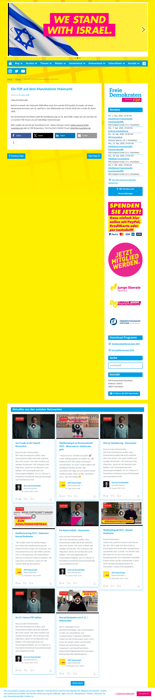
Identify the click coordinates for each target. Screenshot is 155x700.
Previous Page (17, 156)
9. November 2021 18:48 (74, 666)
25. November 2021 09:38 (31, 576)
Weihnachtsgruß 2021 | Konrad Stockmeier (117, 532)
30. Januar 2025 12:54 (29, 663)
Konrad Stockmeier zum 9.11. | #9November (73, 619)
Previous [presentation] (11, 29)
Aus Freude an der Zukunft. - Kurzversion (28, 445)
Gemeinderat (75, 63)
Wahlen (59, 63)
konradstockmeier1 (31, 488)
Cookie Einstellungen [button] (125, 694)
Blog (17, 63)
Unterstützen (115, 63)
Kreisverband (95, 63)
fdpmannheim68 (74, 486)
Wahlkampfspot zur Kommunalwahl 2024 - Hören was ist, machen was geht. (76, 446)
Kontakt (132, 63)
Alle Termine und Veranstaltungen (126, 191)
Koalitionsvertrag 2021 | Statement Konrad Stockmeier (32, 535)
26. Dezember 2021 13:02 (118, 578)
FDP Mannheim (74, 483)
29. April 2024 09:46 (72, 489)
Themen (44, 63)
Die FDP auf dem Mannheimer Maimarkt (41, 89)
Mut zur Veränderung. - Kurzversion (119, 443)
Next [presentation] (143, 29)
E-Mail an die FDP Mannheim (125, 393)
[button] (75, 58)
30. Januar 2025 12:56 (29, 491)
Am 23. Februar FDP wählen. (28, 618)
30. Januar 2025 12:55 (117, 488)
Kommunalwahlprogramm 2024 (126, 344)
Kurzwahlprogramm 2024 (123, 350)
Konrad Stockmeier (32, 486)
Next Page (93, 156)
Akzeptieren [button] (144, 694)
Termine (30, 63)
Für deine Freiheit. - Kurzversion (74, 530)
